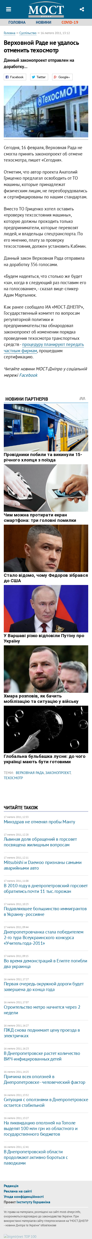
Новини (43, 22)
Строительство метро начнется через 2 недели (42, 1010)
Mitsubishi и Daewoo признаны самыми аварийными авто (43, 865)
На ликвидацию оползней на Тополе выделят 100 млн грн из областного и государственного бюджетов (41, 1128)
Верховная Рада (30, 773)
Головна (16, 22)
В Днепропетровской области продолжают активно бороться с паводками (36, 1157)
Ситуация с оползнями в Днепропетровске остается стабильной (46, 1102)
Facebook (28, 375)
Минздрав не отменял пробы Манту (39, 822)
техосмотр (13, 778)
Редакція (11, 1185)
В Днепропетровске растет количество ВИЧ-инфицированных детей (42, 1056)
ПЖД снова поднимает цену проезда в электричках (42, 1033)
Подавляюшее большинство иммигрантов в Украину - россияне (45, 911)
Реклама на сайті (18, 1191)
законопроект (58, 773)
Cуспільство (28, 33)
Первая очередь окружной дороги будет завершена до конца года (44, 986)
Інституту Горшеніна (33, 1202)
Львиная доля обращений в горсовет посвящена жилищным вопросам (40, 842)
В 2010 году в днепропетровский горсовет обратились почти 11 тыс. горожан (46, 888)
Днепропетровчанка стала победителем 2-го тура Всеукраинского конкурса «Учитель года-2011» (44, 937)
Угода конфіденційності (24, 1196)
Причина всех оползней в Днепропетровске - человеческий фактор (44, 1079)
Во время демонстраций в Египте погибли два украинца (45, 963)
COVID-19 (70, 22)
